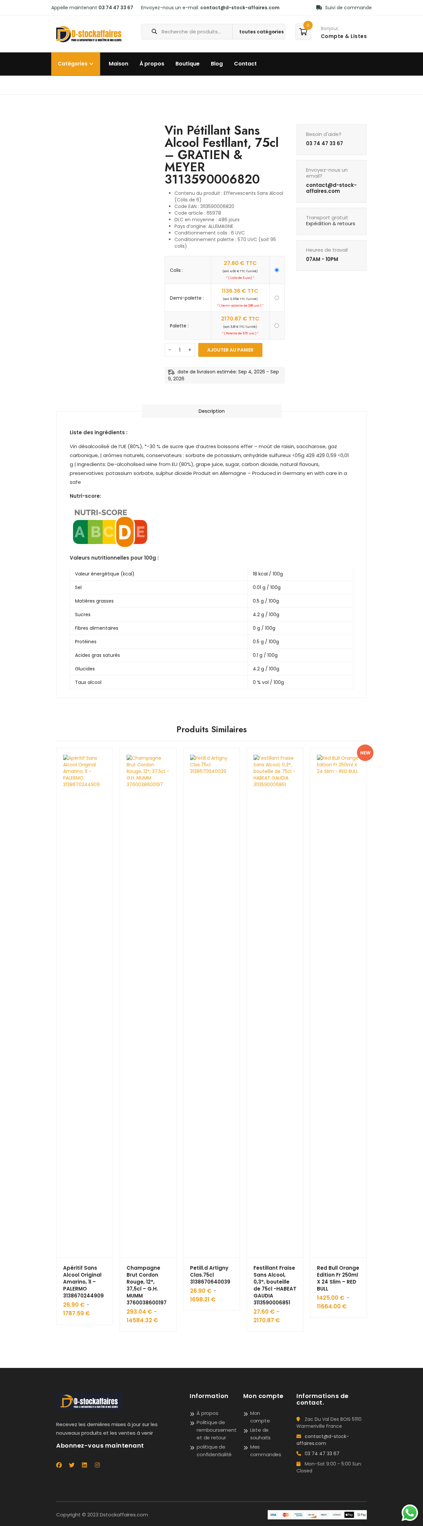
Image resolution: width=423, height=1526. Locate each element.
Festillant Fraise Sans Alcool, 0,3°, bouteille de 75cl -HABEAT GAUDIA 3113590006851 (274, 1285)
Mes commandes (265, 1450)
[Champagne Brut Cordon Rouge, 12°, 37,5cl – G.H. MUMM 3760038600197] (148, 1003)
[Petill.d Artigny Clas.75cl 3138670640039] (211, 1003)
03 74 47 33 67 (115, 7)
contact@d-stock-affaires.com (240, 7)
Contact (245, 63)
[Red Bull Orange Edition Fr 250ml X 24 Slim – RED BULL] (338, 1003)
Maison (118, 63)
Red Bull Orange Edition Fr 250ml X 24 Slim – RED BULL (338, 1278)
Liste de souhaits (260, 1433)
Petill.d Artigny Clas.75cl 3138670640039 (210, 1274)
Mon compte (260, 1417)
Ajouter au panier (230, 350)
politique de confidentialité (214, 1450)
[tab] (212, 411)
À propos (151, 63)
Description (212, 411)
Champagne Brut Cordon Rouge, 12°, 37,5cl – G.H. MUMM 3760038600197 (147, 1285)
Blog (217, 63)
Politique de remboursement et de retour (216, 1430)
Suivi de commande (348, 7)
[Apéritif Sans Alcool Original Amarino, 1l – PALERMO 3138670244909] (84, 1003)
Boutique (187, 63)
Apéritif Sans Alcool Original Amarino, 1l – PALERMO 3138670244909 (83, 1281)
